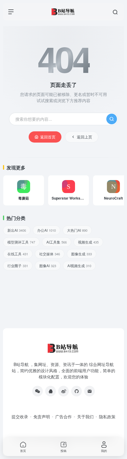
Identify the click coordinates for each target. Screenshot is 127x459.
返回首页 (48, 137)
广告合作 (63, 416)
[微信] (37, 391)
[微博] (63, 391)
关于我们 (85, 416)
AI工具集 (56, 241)
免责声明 (41, 416)
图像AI (47, 265)
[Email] (89, 391)
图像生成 (81, 253)
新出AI (16, 230)
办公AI (46, 230)
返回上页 (84, 137)
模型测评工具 (21, 241)
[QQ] (50, 391)
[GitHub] (76, 391)
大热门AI (77, 230)
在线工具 (17, 253)
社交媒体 (49, 253)
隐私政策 (107, 416)
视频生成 (88, 241)
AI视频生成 (79, 265)
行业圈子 (17, 265)
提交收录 (20, 416)
